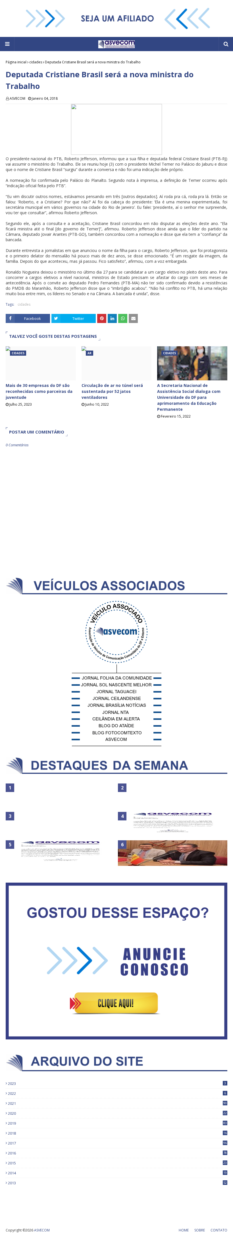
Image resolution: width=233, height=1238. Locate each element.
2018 (117, 1133)
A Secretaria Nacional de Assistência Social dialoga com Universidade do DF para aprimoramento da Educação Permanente (188, 397)
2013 (117, 1182)
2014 (117, 1173)
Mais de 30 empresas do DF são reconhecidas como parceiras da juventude (39, 391)
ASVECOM (17, 98)
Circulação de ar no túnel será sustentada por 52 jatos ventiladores (112, 391)
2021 (117, 1103)
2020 (117, 1113)
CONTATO (219, 1230)
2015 (117, 1163)
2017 (117, 1143)
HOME (184, 1230)
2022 (117, 1093)
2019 (117, 1123)
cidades (35, 62)
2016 (117, 1153)
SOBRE (199, 1230)
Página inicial (16, 62)
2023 (117, 1083)
